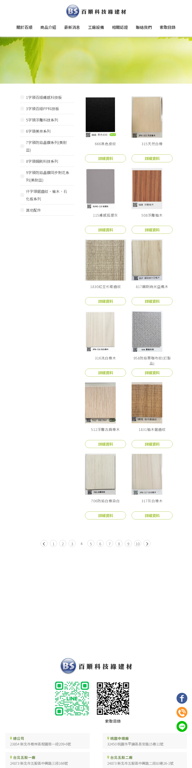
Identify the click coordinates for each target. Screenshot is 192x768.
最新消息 (72, 27)
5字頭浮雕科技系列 (42, 120)
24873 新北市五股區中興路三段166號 (39, 763)
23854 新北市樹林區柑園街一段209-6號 (40, 743)
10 (138, 543)
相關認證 (120, 27)
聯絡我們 (144, 27)
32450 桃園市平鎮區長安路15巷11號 (135, 743)
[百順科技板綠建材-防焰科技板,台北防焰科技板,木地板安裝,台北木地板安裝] (96, 12)
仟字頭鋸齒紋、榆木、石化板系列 (46, 195)
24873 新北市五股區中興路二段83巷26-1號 (140, 763)
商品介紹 (48, 27)
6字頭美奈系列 (38, 131)
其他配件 (33, 210)
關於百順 (24, 27)
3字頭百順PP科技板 (42, 108)
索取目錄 (168, 27)
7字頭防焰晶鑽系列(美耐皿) (46, 146)
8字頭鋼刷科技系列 (42, 161)
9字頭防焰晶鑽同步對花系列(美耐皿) (47, 176)
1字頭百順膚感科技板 (44, 97)
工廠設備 (96, 27)
